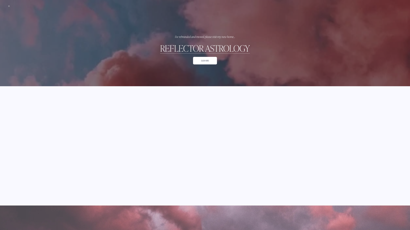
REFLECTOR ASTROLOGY (205, 48)
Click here (205, 60)
